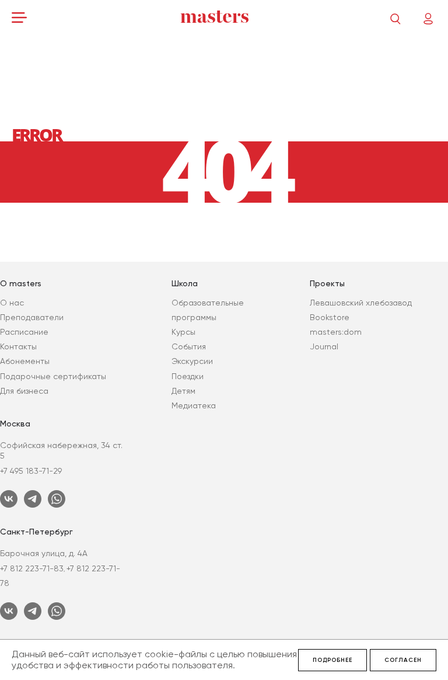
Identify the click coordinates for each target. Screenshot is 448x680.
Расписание (24, 331)
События (189, 346)
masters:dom (336, 331)
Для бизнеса (24, 390)
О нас (12, 302)
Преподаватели (32, 317)
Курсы (183, 331)
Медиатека (194, 405)
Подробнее (332, 660)
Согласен (403, 660)
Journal (324, 346)
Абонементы (25, 361)
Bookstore (329, 317)
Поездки (188, 376)
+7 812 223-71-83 (32, 568)
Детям (183, 390)
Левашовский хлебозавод (361, 302)
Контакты (18, 346)
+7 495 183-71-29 (31, 471)
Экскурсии (192, 361)
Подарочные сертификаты (53, 376)
